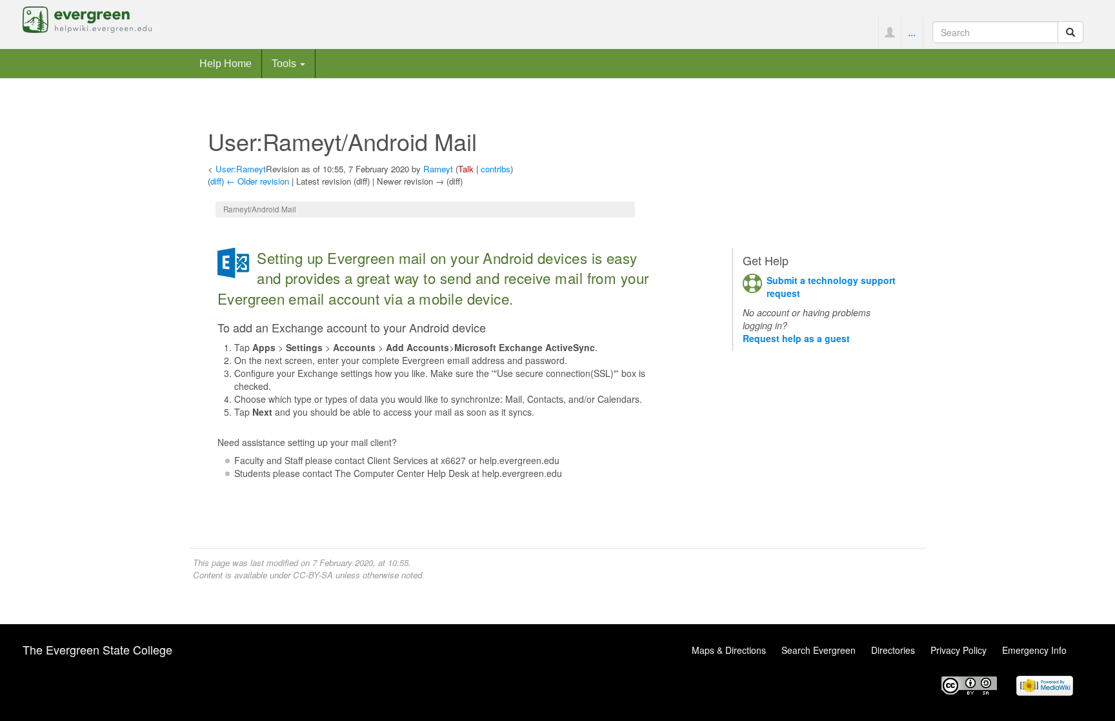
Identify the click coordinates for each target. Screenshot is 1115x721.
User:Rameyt (241, 169)
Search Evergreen (818, 650)
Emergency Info (1034, 650)
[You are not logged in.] (889, 32)
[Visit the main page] (87, 18)
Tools (285, 63)
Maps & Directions (729, 650)
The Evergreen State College (97, 649)
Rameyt (438, 169)
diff (215, 181)
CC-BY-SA (313, 575)
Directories (893, 650)
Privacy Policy (958, 650)
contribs (495, 169)
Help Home (225, 63)
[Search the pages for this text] (1070, 32)
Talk (466, 169)
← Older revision (257, 181)
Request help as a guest (796, 338)
